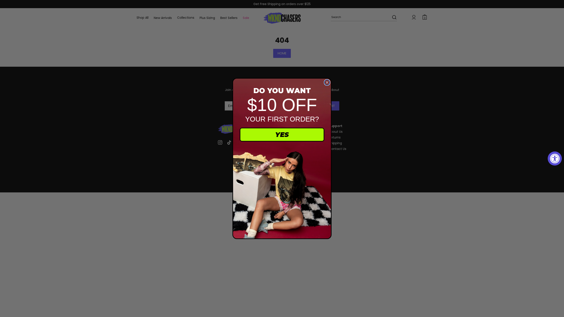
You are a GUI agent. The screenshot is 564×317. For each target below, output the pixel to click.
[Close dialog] (327, 82)
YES (282, 135)
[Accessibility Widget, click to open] (555, 158)
